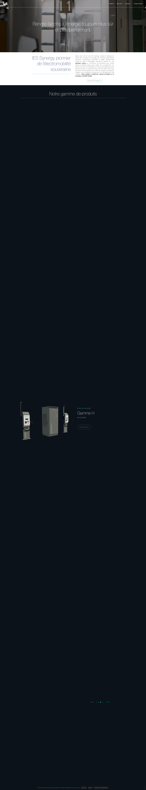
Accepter (84, 787)
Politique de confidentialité (101, 787)
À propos (127, 3)
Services (119, 3)
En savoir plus (84, 429)
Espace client (138, 3)
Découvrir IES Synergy (94, 80)
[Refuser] (144, 787)
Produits (111, 3)
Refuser (90, 787)
